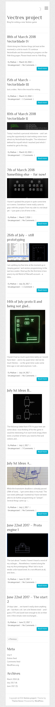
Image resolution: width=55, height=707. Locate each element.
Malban (13, 62)
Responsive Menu (46, 8)
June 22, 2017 (24, 579)
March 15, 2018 (25, 96)
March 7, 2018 (24, 217)
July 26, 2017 (24, 284)
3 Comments (27, 448)
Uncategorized (14, 65)
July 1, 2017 (24, 445)
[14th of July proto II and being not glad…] (27, 331)
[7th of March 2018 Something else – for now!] (27, 188)
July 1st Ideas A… (19, 463)
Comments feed (13, 661)
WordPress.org (13, 665)
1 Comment (27, 99)
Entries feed (12, 658)
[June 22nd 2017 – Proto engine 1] (27, 545)
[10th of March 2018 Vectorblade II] (27, 126)
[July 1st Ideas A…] (27, 476)
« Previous (12, 639)
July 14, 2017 (24, 372)
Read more (42, 68)
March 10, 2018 (25, 152)
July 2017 (11, 682)
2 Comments (27, 155)
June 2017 (11, 686)
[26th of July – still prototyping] (27, 252)
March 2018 (12, 679)
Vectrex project (24, 17)
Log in (9, 655)
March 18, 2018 (25, 62)
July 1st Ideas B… (19, 390)
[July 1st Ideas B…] (27, 408)
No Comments (28, 65)
